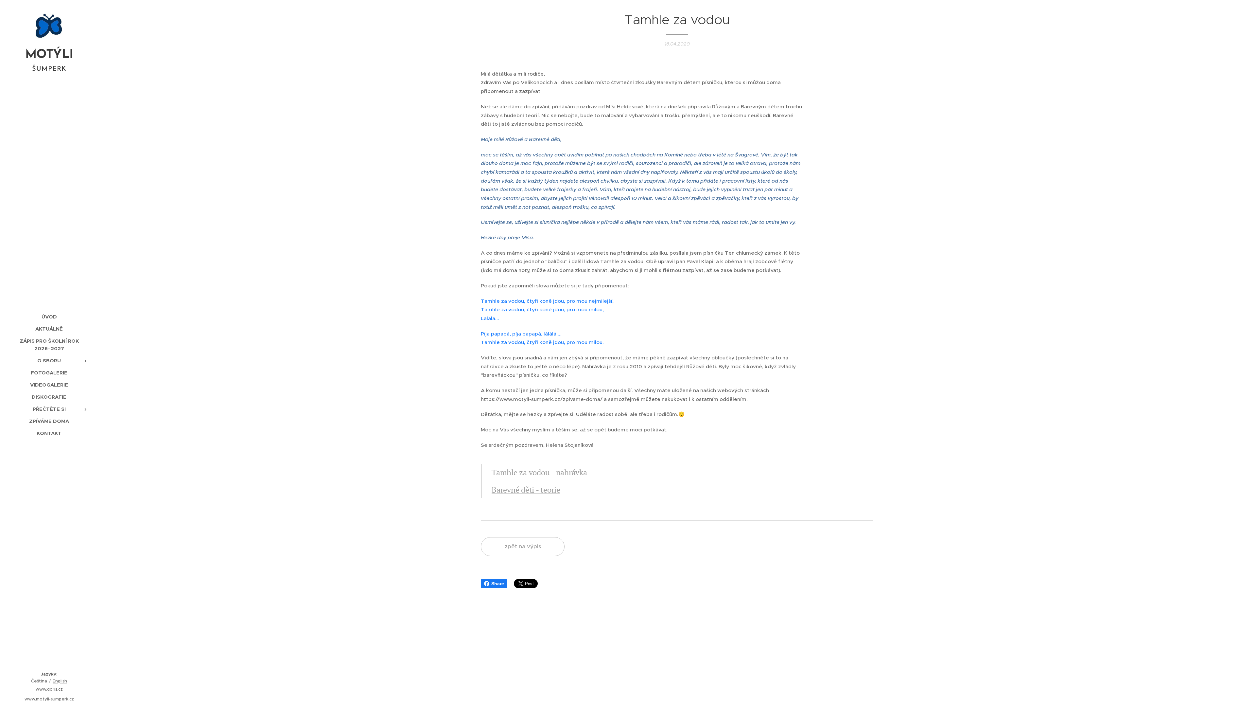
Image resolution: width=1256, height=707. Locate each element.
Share (497, 583)
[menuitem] (49, 316)
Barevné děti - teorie (526, 489)
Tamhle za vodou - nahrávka (539, 472)
